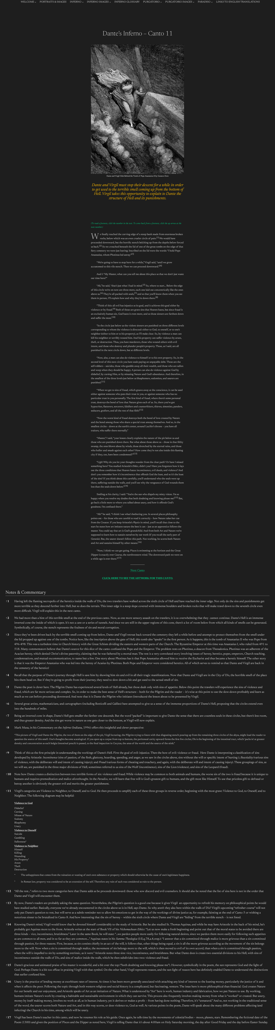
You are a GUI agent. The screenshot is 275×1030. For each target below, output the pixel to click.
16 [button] (8, 981)
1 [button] (7, 601)
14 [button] (8, 924)
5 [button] (7, 687)
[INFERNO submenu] (83, 2)
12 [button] (8, 891)
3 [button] (7, 634)
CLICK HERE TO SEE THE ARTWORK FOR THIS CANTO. (137, 578)
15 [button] (8, 965)
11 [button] (8, 791)
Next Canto (137, 570)
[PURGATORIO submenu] (161, 2)
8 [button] (7, 727)
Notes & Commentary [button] (25, 592)
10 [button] (8, 774)
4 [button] (7, 675)
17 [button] (8, 1017)
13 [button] (8, 903)
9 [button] (7, 753)
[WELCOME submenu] (35, 2)
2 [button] (7, 618)
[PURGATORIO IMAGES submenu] (193, 2)
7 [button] (7, 715)
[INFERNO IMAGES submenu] (110, 2)
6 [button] (7, 703)
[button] (157, 238)
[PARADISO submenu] (212, 2)
